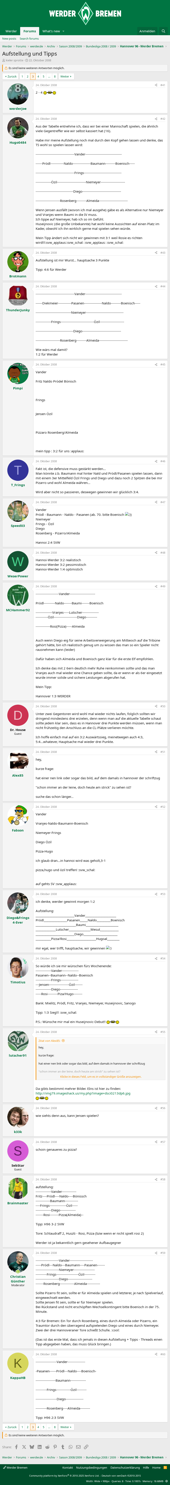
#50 (162, 706)
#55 (162, 1032)
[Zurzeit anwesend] (18, 1272)
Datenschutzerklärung (125, 1468)
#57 (162, 1142)
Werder (11, 31)
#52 (162, 807)
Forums (29, 31)
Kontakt (67, 1468)
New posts (9, 39)
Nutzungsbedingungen (91, 1468)
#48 (162, 553)
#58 (162, 1179)
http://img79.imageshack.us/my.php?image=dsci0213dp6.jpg (83, 1093)
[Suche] (163, 31)
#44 (162, 286)
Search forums (29, 39)
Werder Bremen (16, 1468)
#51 (162, 752)
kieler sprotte (14, 60)
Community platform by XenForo (64, 1475)
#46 (162, 461)
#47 (162, 502)
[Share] (156, 85)
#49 (162, 586)
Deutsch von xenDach (121, 1475)
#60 (162, 1354)
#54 (162, 958)
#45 (162, 364)
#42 (162, 119)
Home (156, 1468)
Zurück (12, 76)
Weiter (64, 76)
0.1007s (136, 1481)
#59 (162, 1253)
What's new (51, 31)
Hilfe (146, 1468)
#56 (162, 1108)
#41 (162, 85)
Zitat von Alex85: (49, 1041)
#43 (162, 253)
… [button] (49, 76)
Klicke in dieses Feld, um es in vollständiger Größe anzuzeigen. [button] (100, 1077)
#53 (162, 894)
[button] (63, 31)
